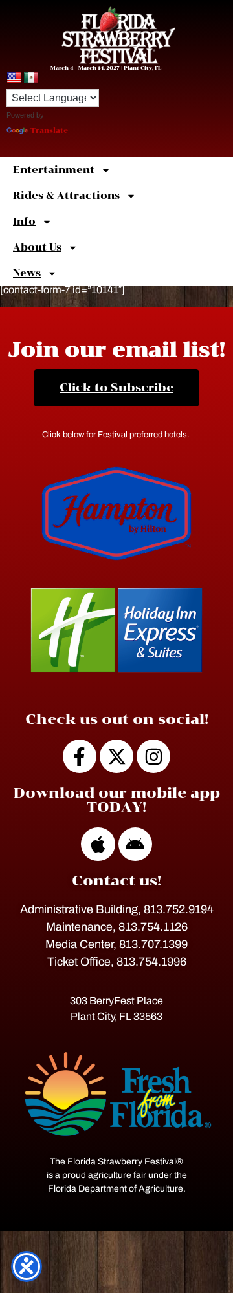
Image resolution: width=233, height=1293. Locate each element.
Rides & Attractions (66, 196)
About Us (37, 247)
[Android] (135, 844)
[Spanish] (31, 78)
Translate (49, 131)
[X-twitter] (116, 756)
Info (24, 221)
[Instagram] (153, 756)
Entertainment (53, 170)
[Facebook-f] (79, 756)
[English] (14, 78)
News (27, 273)
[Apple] (98, 844)
